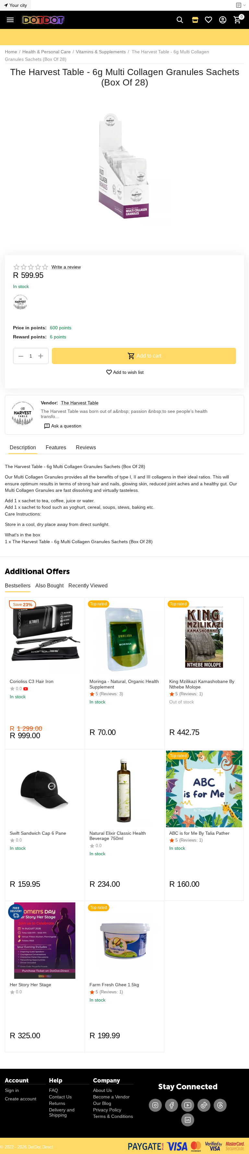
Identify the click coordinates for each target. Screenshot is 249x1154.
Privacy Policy (107, 1109)
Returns (57, 1103)
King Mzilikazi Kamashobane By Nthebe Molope (201, 684)
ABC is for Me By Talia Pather (199, 833)
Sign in (12, 1090)
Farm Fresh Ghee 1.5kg (114, 984)
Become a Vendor (111, 1096)
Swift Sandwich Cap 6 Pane (38, 833)
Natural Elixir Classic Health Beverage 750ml (117, 836)
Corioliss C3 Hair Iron (31, 681)
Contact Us (60, 1096)
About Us (102, 1090)
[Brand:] (20, 301)
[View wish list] (208, 20)
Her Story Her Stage (30, 984)
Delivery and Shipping (62, 1112)
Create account (20, 1098)
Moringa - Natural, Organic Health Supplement (124, 684)
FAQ (53, 1090)
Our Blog (102, 1103)
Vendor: (49, 402)
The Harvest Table (80, 402)
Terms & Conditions (113, 1116)
